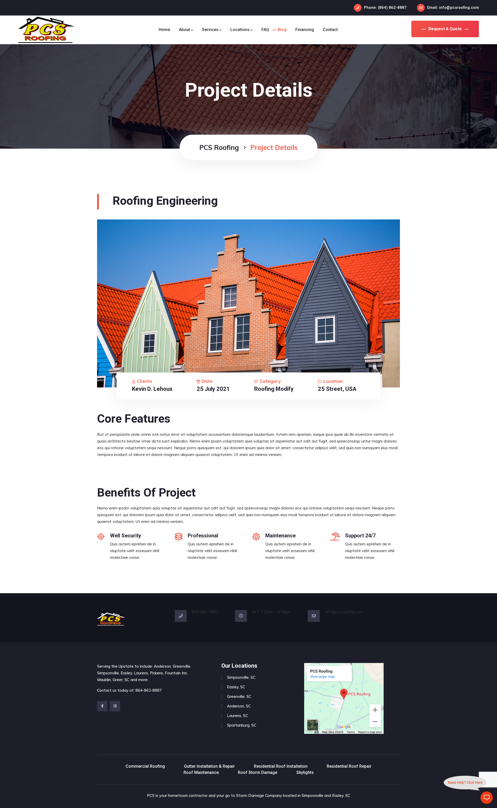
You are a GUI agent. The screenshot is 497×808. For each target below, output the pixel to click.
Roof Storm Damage (257, 772)
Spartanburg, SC (241, 725)
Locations (240, 29)
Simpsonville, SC (241, 677)
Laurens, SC (237, 715)
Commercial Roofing (145, 766)
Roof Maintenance (201, 772)
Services (210, 29)
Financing (304, 29)
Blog (282, 29)
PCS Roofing (219, 147)
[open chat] (486, 797)
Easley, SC (236, 686)
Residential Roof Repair (349, 766)
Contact (330, 29)
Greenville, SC (239, 696)
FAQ (265, 29)
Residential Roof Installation (281, 766)
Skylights (305, 772)
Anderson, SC (239, 706)
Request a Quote (445, 28)
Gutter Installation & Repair (209, 766)
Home (164, 29)
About (184, 29)
